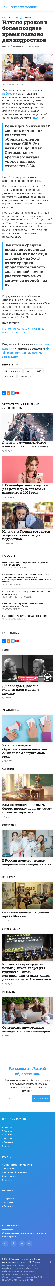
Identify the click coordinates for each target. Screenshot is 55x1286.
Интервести (10, 1175)
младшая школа (26, 376)
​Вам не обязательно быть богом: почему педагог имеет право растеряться (27, 808)
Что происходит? (23, 596)
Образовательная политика (18, 1164)
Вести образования (13, 46)
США (39, 370)
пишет (36, 117)
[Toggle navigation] (50, 6)
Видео (7, 1145)
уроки (28, 370)
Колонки (8, 1130)
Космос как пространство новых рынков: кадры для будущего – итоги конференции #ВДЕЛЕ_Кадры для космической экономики (26, 971)
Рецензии (8, 1142)
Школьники (20, 618)
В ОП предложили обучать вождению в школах (24, 615)
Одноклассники (32, 352)
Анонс (17, 584)
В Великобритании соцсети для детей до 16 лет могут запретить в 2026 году (25, 488)
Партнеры (9, 1206)
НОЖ (15, 364)
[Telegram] (13, 393)
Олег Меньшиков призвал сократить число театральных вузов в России (22, 604)
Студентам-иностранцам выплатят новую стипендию (26, 1029)
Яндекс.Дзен (10, 356)
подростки (9, 376)
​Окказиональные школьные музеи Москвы (25, 914)
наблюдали (9, 93)
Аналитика (9, 1134)
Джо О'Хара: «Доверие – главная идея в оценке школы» (21, 689)
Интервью (9, 1138)
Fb (47, 348)
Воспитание (20, 567)
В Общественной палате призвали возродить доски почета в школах (27, 592)
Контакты (9, 1202)
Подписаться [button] (41, 1098)
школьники (15, 370)
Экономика (9, 1168)
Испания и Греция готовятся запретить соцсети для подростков (26, 535)
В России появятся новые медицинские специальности (27, 862)
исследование (11, 381)
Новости (8, 1127)
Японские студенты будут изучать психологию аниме (25, 444)
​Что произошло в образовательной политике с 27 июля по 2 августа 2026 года (26, 750)
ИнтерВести (10, 17)
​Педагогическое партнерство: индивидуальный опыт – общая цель (25, 563)
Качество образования (15, 1172)
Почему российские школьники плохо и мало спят (23, 330)
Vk (4, 352)
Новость (27, 17)
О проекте (9, 1198)
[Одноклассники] (8, 393)
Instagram (13, 352)
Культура (18, 608)
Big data (8, 1179)
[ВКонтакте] (4, 393)
